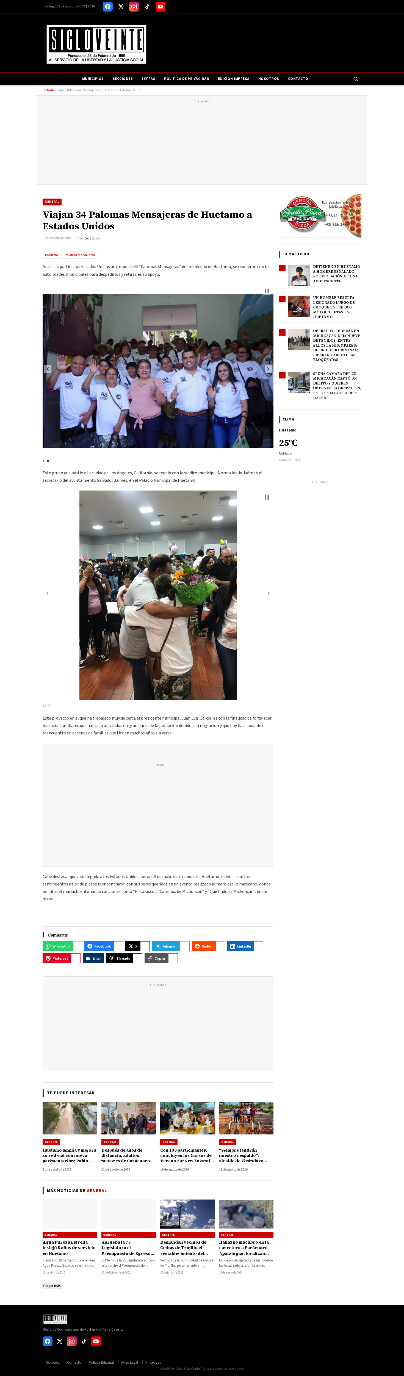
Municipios (93, 78)
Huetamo (51, 255)
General (52, 202)
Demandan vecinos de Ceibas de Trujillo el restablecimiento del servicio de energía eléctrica (183, 1253)
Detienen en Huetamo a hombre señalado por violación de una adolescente (336, 273)
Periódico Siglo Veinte (185, 1368)
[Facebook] (108, 7)
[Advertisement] (202, 143)
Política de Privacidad (186, 78)
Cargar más (51, 1285)
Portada (48, 90)
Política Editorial (101, 1362)
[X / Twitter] (121, 7)
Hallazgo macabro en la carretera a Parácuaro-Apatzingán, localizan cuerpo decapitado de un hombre (245, 1253)
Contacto (298, 78)
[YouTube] (160, 7)
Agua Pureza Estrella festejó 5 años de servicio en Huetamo (69, 1247)
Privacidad (153, 1362)
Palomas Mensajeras (80, 255)
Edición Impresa (234, 78)
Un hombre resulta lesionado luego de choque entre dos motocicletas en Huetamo (334, 307)
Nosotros (268, 78)
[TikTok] (147, 7)
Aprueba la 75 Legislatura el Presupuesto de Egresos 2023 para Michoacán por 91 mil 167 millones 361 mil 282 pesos (128, 1256)
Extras (148, 78)
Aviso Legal (129, 1362)
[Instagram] (134, 7)
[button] (47, 369)
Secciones (123, 78)
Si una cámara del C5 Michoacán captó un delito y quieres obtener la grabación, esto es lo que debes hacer (337, 385)
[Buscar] (355, 79)
